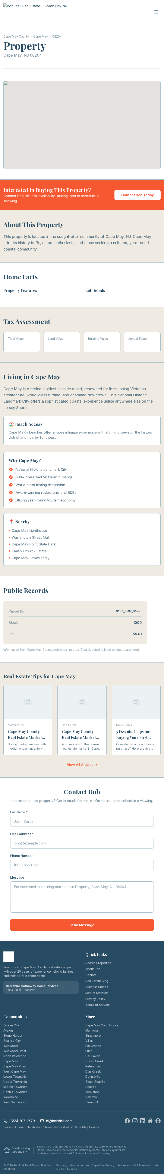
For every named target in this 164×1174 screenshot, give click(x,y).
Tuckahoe (92, 1092)
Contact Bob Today (137, 195)
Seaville (91, 1087)
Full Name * (19, 812)
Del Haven (92, 1056)
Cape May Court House (102, 1025)
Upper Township (15, 1081)
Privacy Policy (95, 999)
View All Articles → (82, 764)
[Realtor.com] (158, 1120)
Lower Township (15, 1076)
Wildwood (10, 1046)
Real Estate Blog (96, 981)
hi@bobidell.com (59, 1121)
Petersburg (93, 1066)
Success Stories (96, 987)
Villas (89, 1040)
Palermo (91, 1097)
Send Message (82, 925)
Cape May (10, 1061)
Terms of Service (97, 1005)
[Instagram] (135, 1120)
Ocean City (11, 1025)
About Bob (92, 969)
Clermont (91, 1102)
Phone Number (21, 855)
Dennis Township (15, 1092)
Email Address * (22, 834)
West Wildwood (14, 1102)
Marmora (91, 1030)
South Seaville (95, 1081)
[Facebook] (127, 1120)
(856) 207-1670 (22, 1121)
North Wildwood (14, 1056)
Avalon (8, 1030)
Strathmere (93, 1035)
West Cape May (14, 1071)
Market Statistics (96, 993)
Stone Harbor (12, 1035)
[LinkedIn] (142, 1120)
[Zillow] (150, 1120)
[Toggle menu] (156, 12)
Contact (90, 975)
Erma (88, 1051)
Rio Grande (93, 1046)
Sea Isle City (12, 1040)
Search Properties (98, 963)
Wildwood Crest (14, 1051)
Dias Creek (93, 1071)
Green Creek (94, 1061)
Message (17, 877)
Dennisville (93, 1076)
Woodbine (10, 1097)
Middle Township (15, 1087)
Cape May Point (14, 1066)
